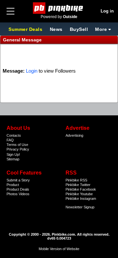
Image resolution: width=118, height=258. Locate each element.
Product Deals (18, 189)
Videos (24, 194)
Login (31, 71)
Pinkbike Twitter (78, 185)
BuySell (79, 29)
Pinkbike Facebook (81, 189)
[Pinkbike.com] (59, 8)
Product (13, 185)
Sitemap (13, 159)
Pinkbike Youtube (79, 194)
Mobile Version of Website (59, 249)
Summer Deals (26, 29)
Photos (12, 194)
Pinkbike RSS (76, 180)
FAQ (10, 140)
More (101, 29)
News (56, 29)
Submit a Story (18, 180)
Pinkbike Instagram (81, 198)
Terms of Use (17, 145)
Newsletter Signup (80, 207)
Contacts (14, 135)
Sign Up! (13, 154)
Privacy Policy (18, 149)
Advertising (74, 135)
